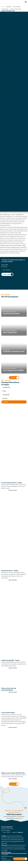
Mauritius (8, 839)
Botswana (3, 837)
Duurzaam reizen (14, 847)
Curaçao (18, 837)
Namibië (13, 839)
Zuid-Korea (4, 843)
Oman (7, 841)
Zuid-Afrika (21, 841)
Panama (11, 841)
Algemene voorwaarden (7, 856)
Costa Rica (13, 837)
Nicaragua (17, 839)
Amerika (8, 836)
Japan (22, 837)
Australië (16, 836)
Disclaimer (3, 858)
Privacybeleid (4, 854)
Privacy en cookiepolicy (14, 848)
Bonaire (20, 836)
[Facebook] (4, 834)
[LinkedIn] (5, 834)
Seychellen (15, 841)
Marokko (3, 839)
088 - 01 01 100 (6, 832)
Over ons (9, 845)
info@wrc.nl (15, 832)
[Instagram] (2, 834)
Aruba (11, 836)
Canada (8, 837)
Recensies (14, 845)
